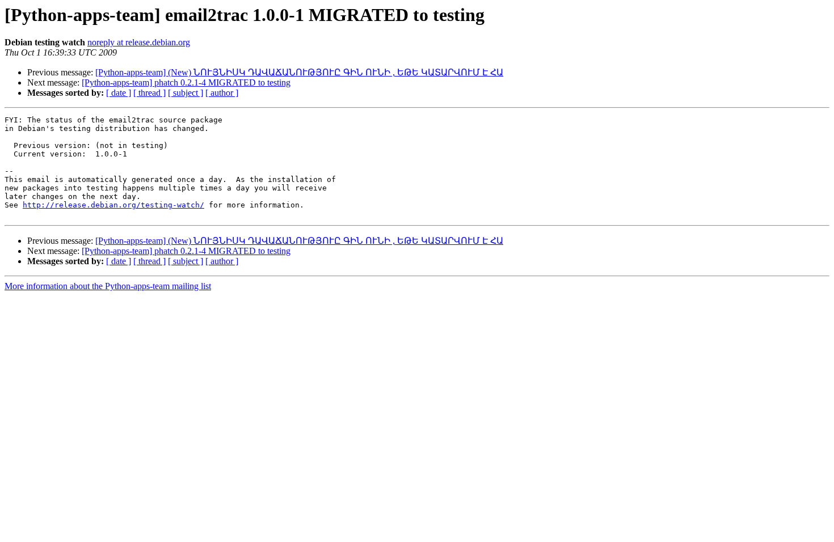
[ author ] (221, 93)
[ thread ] (149, 93)
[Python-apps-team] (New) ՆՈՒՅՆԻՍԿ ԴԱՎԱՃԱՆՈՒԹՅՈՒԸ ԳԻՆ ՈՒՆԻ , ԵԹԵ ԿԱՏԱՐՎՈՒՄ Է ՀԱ (299, 72)
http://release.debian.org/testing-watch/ (113, 205)
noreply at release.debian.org (138, 42)
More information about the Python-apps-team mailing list (108, 286)
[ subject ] (185, 93)
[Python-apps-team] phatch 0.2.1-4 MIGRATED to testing (186, 82)
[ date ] (118, 93)
